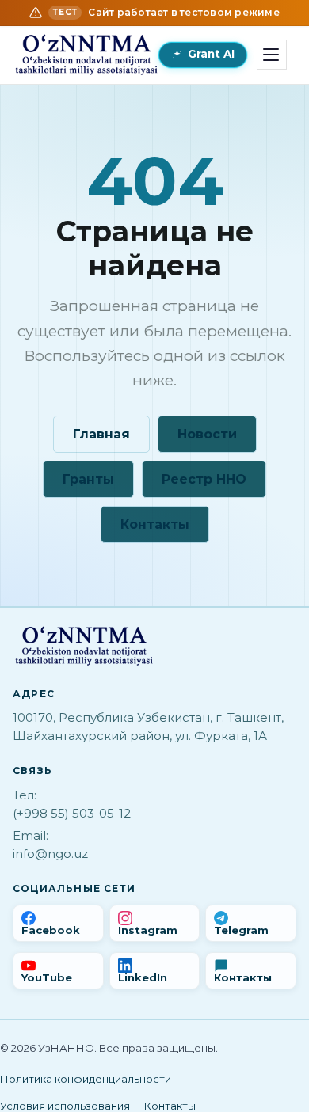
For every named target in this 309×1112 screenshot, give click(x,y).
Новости (207, 434)
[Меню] (272, 55)
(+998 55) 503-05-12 (72, 813)
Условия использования (65, 1105)
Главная (101, 434)
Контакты (154, 524)
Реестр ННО (204, 479)
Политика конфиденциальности (85, 1078)
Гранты (88, 479)
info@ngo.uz (50, 853)
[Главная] (86, 55)
